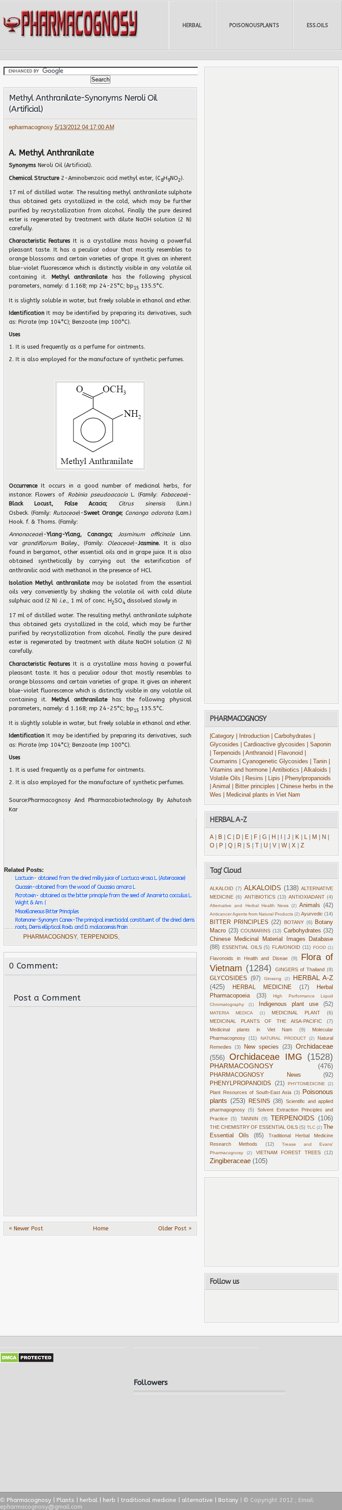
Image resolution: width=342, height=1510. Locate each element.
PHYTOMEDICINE (306, 1083)
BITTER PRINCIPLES (239, 922)
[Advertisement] (108, 835)
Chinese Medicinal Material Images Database (271, 939)
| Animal (220, 786)
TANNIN (249, 1118)
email (307, 1306)
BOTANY (294, 922)
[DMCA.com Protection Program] (27, 1361)
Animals (309, 905)
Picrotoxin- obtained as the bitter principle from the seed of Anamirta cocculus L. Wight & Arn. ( (103, 899)
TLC (311, 1127)
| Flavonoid (289, 753)
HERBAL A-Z (313, 977)
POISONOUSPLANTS (254, 25)
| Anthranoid (258, 753)
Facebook (234, 1306)
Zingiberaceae (230, 1160)
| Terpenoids (226, 753)
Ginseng (272, 978)
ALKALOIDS (262, 887)
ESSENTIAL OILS (242, 947)
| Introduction (253, 736)
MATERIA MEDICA (231, 1012)
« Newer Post (26, 1228)
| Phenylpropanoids (306, 778)
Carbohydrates (302, 931)
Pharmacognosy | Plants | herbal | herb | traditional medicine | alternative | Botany (122, 1500)
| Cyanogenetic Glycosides (273, 761)
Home (100, 1228)
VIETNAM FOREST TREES (288, 1152)
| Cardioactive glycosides (272, 744)
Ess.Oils (317, 25)
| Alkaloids (315, 770)
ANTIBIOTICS (259, 896)
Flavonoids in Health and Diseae (249, 958)
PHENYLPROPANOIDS (240, 1083)
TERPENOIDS (99, 937)
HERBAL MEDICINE (262, 987)
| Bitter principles (254, 786)
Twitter (257, 1306)
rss (281, 1306)
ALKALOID (221, 888)
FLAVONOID (286, 947)
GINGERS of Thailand (300, 969)
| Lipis (272, 778)
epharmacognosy (32, 127)
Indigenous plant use (288, 1004)
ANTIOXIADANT (307, 896)
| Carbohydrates (291, 736)
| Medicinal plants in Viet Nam (261, 795)
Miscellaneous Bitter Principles (46, 911)
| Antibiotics (284, 770)
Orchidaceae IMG (265, 1057)
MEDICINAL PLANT (296, 1012)
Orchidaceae (314, 1046)
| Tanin (318, 761)
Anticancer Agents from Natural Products (251, 914)
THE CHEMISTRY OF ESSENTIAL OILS (254, 1127)
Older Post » (174, 1228)
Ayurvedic (312, 913)
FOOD (319, 947)
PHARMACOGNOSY (50, 937)
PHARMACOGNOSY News (255, 1075)
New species (261, 1047)
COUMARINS (255, 930)
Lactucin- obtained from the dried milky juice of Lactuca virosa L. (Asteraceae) (100, 878)
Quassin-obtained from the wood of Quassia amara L (75, 887)
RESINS (259, 1101)
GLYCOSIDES (228, 978)
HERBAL (192, 25)
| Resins (252, 778)
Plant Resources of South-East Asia (250, 1092)
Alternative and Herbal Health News (249, 905)
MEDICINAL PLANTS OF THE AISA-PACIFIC (266, 1021)
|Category (222, 736)
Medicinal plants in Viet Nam (251, 1029)
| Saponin (319, 744)
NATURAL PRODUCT (283, 1038)
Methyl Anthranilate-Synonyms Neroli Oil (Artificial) (83, 103)
